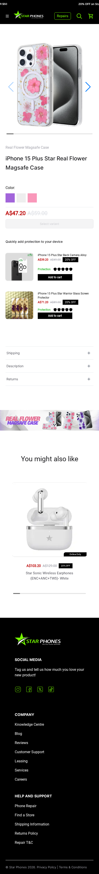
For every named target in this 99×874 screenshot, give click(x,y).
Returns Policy (26, 833)
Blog (18, 733)
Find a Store (24, 815)
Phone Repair (25, 806)
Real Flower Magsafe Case (27, 147)
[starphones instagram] (18, 689)
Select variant (49, 224)
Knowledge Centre (29, 724)
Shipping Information (32, 824)
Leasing (21, 761)
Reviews (21, 743)
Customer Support (29, 752)
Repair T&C (24, 842)
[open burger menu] (7, 16)
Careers (21, 779)
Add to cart (55, 277)
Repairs (62, 16)
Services (21, 770)
